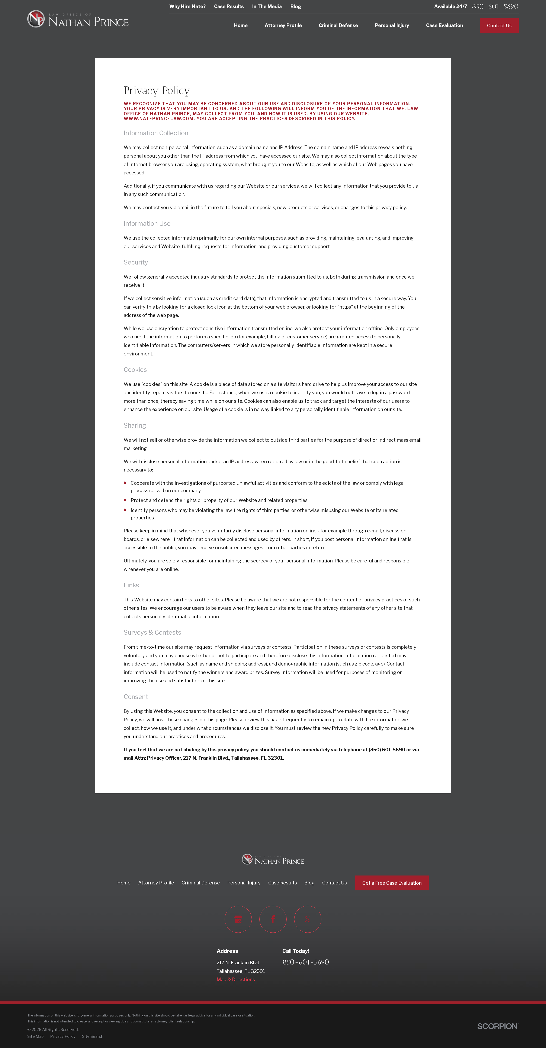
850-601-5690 (495, 6)
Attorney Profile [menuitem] (283, 25)
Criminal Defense (201, 883)
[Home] (78, 18)
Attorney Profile (156, 883)
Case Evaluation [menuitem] (444, 25)
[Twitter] (307, 919)
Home (124, 883)
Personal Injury (244, 883)
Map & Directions (236, 979)
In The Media (267, 6)
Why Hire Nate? (187, 6)
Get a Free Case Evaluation (392, 883)
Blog (295, 6)
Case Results (229, 6)
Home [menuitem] (241, 25)
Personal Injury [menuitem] (392, 25)
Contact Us (499, 25)
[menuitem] (35, 1036)
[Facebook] (272, 919)
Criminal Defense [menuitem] (338, 25)
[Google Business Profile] (238, 919)
